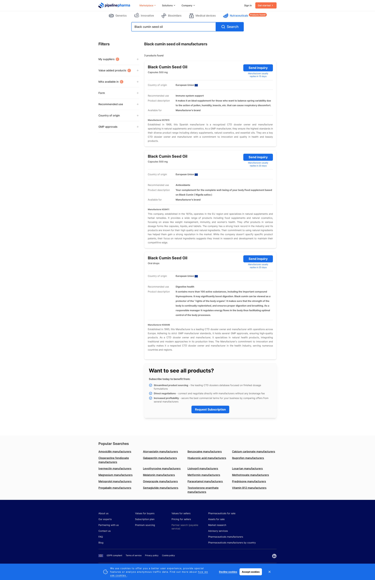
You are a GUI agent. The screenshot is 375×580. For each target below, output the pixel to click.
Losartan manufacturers (247, 468)
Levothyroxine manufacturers (162, 468)
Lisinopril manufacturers (203, 468)
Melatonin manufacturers (159, 474)
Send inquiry (258, 68)
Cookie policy (168, 555)
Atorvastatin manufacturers (160, 451)
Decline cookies (228, 571)
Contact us (104, 530)
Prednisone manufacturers (249, 481)
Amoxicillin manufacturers (114, 451)
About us (103, 513)
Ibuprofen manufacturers (248, 457)
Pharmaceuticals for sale (221, 513)
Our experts (105, 519)
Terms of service (134, 555)
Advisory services (218, 530)
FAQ (100, 536)
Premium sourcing (145, 525)
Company (186, 5)
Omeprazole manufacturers (160, 481)
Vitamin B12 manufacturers (249, 487)
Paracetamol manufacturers (205, 481)
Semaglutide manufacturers (160, 487)
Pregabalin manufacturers (114, 487)
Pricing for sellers (181, 519)
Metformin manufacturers (204, 474)
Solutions (167, 5)
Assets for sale (216, 519)
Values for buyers (144, 513)
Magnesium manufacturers (115, 474)
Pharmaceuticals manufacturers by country (232, 542)
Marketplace (146, 5)
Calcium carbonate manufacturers (253, 451)
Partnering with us (108, 525)
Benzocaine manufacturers (205, 451)
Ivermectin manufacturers (114, 468)
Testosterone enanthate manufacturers (203, 489)
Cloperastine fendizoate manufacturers (113, 460)
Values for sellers (181, 513)
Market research (217, 525)
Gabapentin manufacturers (160, 457)
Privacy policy (151, 555)
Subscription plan (144, 519)
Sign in (248, 5)
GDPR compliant (114, 555)
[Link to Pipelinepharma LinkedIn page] (274, 556)
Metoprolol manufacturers (115, 481)
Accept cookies (251, 571)
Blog (100, 542)
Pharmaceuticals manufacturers (225, 536)
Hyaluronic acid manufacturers (207, 457)
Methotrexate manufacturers (250, 474)
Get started (264, 5)
